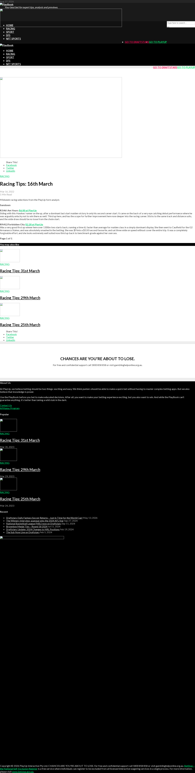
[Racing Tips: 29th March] (10, 288)
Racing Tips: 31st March (20, 271)
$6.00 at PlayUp (28, 210)
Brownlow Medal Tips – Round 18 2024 (26, 526)
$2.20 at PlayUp (34, 224)
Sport (10, 32)
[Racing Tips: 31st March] (10, 261)
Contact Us (6, 405)
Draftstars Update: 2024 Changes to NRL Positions (33, 529)
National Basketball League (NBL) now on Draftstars (33, 523)
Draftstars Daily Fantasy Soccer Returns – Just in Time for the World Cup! (44, 517)
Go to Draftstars (137, 42)
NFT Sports (13, 38)
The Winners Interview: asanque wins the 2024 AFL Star (35, 520)
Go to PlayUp (158, 42)
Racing (10, 28)
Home (9, 25)
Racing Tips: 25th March (20, 324)
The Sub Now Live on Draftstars (22, 532)
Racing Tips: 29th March (20, 298)
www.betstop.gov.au (23, 771)
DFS (8, 35)
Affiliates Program (10, 408)
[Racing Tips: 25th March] (10, 315)
